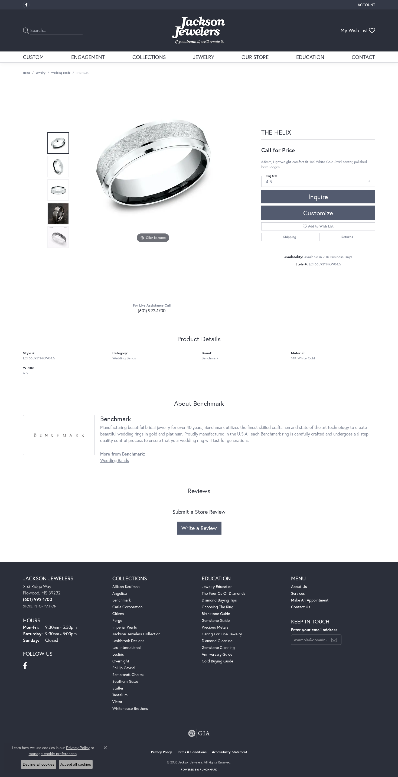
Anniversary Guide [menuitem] (217, 654)
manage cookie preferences (53, 754)
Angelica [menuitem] (119, 593)
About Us (299, 586)
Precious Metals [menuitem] (215, 627)
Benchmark (210, 358)
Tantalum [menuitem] (120, 694)
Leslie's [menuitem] (118, 654)
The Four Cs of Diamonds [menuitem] (224, 593)
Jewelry (203, 57)
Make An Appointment (309, 600)
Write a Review (199, 528)
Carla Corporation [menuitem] (127, 606)
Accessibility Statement (229, 752)
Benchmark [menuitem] (121, 600)
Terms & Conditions (192, 752)
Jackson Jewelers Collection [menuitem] (136, 633)
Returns (347, 237)
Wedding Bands (60, 72)
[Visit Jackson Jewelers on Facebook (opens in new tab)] (26, 5)
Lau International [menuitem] (126, 647)
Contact (363, 57)
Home (26, 72)
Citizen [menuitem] (118, 613)
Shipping (289, 237)
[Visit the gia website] (199, 733)
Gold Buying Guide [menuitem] (217, 661)
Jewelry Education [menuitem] (217, 586)
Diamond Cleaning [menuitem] (217, 640)
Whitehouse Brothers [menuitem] (130, 708)
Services (298, 593)
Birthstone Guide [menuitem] (216, 613)
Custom (33, 57)
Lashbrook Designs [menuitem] (128, 640)
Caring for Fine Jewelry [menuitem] (222, 633)
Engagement (88, 57)
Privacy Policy (161, 752)
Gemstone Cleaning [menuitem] (218, 647)
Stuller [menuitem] (117, 688)
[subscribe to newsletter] (334, 640)
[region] (153, 190)
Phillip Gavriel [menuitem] (123, 667)
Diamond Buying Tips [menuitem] (219, 600)
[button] (366, 4)
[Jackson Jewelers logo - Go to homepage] (199, 30)
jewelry (40, 72)
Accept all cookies (75, 764)
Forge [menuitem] (117, 620)
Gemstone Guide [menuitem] (216, 620)
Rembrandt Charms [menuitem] (128, 674)
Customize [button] (318, 213)
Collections (149, 57)
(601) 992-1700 (151, 310)
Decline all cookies (38, 764)
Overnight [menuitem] (120, 661)
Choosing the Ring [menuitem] (217, 606)
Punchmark (208, 769)
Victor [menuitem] (117, 701)
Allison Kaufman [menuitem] (126, 586)
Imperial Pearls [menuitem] (124, 627)
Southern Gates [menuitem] (125, 681)
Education (310, 57)
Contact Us (300, 606)
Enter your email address (314, 629)
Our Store (255, 57)
